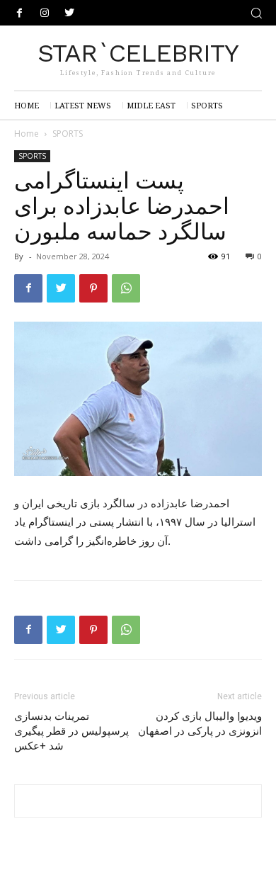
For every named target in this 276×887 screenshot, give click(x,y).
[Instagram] (44, 13)
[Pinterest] (93, 288)
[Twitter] (69, 13)
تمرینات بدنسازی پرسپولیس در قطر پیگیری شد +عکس (71, 731)
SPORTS (67, 134)
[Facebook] (19, 13)
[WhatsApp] (126, 288)
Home (26, 134)
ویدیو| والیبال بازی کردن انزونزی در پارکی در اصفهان (200, 724)
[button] (256, 13)
